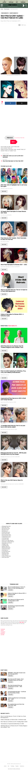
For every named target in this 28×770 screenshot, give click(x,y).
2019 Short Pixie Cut (6, 148)
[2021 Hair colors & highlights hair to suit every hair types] (14, 175)
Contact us (22, 766)
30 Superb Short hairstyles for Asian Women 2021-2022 (13, 212)
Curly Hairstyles (5, 538)
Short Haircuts (5, 554)
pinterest (3, 633)
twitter (2, 630)
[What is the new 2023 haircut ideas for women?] (14, 469)
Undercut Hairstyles (6, 556)
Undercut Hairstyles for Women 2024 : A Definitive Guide (12, 314)
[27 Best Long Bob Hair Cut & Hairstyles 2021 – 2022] (4, 699)
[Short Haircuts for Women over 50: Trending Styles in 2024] (4, 601)
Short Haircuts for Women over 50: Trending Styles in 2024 (16, 600)
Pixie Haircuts (12, 325)
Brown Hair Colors (6, 533)
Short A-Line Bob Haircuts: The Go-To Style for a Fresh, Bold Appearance (14, 290)
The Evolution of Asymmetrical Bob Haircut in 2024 (12, 723)
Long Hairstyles (5, 545)
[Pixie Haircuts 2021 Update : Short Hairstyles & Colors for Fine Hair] (14, 228)
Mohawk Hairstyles (6, 547)
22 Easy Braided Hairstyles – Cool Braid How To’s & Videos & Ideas (17, 692)
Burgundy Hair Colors (6, 535)
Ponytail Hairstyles (6, 551)
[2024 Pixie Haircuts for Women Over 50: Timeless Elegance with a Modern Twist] (14, 335)
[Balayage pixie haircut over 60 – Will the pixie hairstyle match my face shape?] (14, 442)
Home (5, 766)
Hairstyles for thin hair (7, 543)
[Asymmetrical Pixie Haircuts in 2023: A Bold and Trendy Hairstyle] (14, 387)
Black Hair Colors (5, 527)
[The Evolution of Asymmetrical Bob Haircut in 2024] (4, 607)
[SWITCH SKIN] (23, 5)
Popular (11, 2)
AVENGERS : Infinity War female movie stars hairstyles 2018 (16, 673)
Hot (17, 2)
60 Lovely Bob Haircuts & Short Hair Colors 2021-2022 (16, 705)
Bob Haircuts (5, 531)
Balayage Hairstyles (6, 526)
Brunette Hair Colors (6, 534)
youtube (2, 634)
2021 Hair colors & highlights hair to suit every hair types (14, 185)
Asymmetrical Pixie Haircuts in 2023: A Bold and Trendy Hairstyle (13, 398)
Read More (4, 191)
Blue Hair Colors (5, 529)
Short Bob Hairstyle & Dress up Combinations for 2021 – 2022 (15, 686)
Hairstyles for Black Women (8, 541)
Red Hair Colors (5, 552)
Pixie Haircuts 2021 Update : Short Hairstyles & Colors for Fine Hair (13, 238)
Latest (4, 2)
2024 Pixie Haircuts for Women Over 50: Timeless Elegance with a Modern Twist (12, 346)
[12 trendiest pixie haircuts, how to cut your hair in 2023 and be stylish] (14, 415)
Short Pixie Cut (21, 149)
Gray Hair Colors (5, 539)
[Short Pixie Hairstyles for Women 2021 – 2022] (14, 255)
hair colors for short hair (8, 149)
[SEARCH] (26, 5)
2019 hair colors (5, 146)
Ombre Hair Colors (6, 548)
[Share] (10, 103)
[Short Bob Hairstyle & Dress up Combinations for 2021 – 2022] (4, 686)
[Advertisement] (14, 41)
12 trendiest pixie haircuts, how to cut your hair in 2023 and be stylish (13, 426)
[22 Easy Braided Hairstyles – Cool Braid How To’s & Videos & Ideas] (4, 693)
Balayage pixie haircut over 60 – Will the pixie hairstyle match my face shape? (13, 453)
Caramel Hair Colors (6, 536)
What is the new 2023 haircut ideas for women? (12, 480)
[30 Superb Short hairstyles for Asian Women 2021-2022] (14, 202)
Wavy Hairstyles (5, 557)
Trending (23, 2)
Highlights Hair (5, 544)
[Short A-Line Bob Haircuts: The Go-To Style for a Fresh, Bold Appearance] (14, 280)
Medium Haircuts (6, 546)
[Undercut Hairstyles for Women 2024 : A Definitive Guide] (14, 305)
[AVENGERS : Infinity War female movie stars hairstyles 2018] (4, 674)
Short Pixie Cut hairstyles (8, 150)
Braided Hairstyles (6, 532)
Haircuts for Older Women (7, 540)
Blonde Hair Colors (6, 528)
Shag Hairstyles (5, 553)
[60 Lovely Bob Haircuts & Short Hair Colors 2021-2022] (4, 705)
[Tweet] (21, 103)
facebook (3, 629)
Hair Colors (12, 5)
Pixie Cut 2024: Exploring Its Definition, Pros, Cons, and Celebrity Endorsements (13, 371)
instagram (3, 631)
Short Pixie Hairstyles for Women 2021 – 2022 (14, 264)
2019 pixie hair (15, 146)
